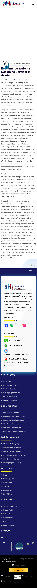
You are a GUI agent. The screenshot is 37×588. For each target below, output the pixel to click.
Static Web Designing (11, 444)
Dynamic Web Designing (12, 448)
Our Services (13, 38)
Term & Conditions (10, 506)
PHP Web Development (11, 412)
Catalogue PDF (8, 525)
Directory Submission (11, 400)
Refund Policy (8, 514)
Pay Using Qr (18, 570)
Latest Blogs (7, 494)
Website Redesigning (11, 459)
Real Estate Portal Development (14, 431)
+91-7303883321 (15, 346)
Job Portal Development (12, 428)
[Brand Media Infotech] (13, 4)
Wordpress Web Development (14, 416)
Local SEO (7, 381)
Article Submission (10, 396)
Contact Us (7, 490)
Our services (7, 483)
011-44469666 (14, 340)
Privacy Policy (8, 510)
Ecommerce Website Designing (14, 455)
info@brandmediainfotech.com (16, 354)
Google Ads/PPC (9, 385)
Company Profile (9, 479)
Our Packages (8, 518)
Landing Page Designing (12, 463)
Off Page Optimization (11, 393)
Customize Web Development (14, 420)
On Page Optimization (11, 389)
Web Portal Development (12, 424)
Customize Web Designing (12, 451)
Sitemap (6, 486)
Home (5, 37)
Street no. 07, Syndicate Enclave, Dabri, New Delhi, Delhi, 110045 (16, 362)
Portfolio (6, 521)
